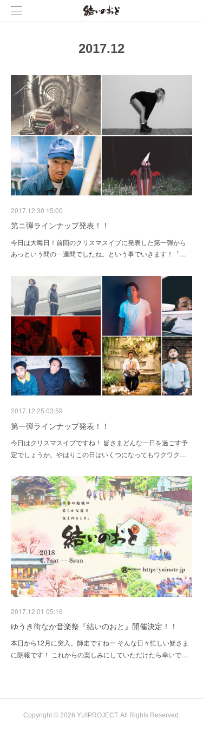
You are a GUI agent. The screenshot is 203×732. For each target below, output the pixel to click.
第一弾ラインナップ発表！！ (60, 425)
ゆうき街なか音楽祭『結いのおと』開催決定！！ (94, 626)
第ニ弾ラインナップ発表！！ (60, 225)
